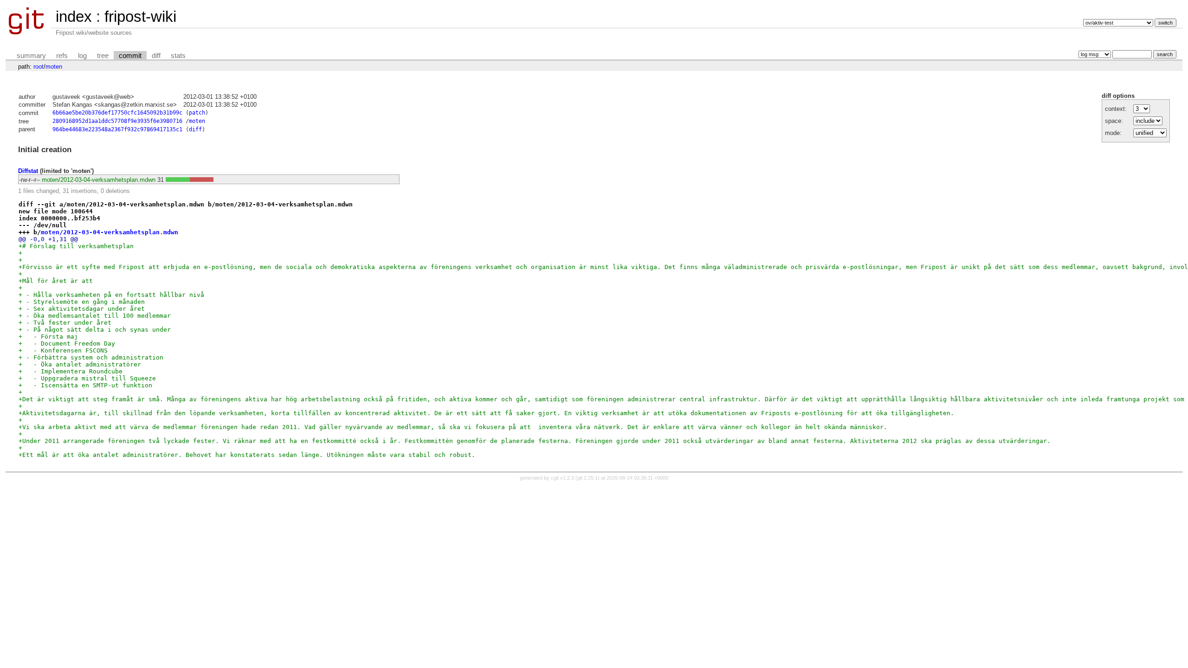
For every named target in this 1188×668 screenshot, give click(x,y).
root (38, 66)
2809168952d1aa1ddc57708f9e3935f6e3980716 (117, 121)
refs (62, 55)
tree (103, 55)
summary (31, 55)
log (82, 55)
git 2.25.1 (587, 478)
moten (53, 66)
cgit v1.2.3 (562, 478)
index (74, 16)
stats (178, 55)
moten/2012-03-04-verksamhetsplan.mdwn (98, 179)
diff (156, 55)
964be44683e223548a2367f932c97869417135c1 (117, 129)
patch (197, 112)
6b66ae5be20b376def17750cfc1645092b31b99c (117, 112)
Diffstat (28, 170)
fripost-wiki (140, 16)
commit (130, 55)
